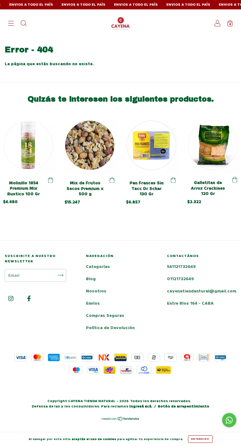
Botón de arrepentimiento (183, 406)
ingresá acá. (140, 406)
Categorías (98, 267)
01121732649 (180, 279)
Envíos (93, 303)
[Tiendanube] (120, 419)
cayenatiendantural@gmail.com (201, 291)
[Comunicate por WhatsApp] (229, 420)
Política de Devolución (110, 328)
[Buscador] (23, 24)
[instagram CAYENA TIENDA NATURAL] (11, 299)
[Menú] (11, 24)
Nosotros (96, 291)
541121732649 (181, 267)
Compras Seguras (105, 315)
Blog (91, 279)
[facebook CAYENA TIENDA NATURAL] (29, 299)
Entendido (200, 439)
